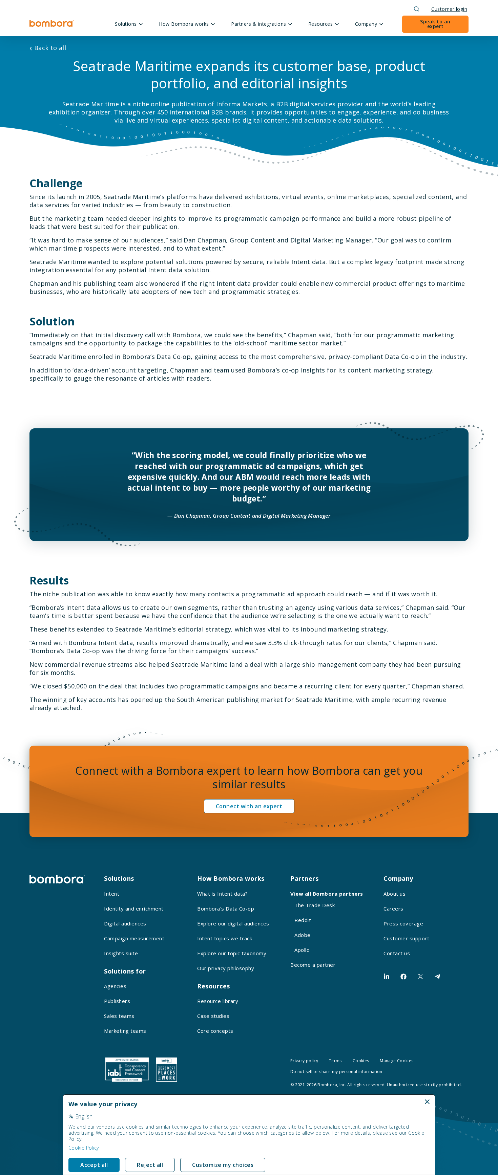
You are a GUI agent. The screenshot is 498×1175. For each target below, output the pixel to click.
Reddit (302, 920)
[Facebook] (403, 977)
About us (394, 893)
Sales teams (119, 1015)
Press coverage (403, 923)
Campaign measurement (134, 938)
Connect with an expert (249, 806)
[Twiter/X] (420, 977)
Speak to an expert (435, 23)
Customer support (406, 938)
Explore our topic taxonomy (231, 953)
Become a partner (312, 964)
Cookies (361, 1061)
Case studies (213, 1015)
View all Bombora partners (326, 893)
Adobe (302, 935)
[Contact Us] (437, 977)
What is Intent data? (222, 893)
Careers (393, 908)
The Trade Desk (314, 905)
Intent (111, 893)
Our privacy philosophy (225, 968)
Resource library (217, 1001)
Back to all (50, 48)
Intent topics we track (224, 938)
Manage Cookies (396, 1061)
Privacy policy (304, 1061)
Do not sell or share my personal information (336, 1071)
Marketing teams (125, 1030)
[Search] (416, 9)
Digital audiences (125, 923)
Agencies (115, 986)
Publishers (117, 1001)
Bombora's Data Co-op (225, 908)
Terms (335, 1061)
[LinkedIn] (386, 977)
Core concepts (215, 1030)
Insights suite (121, 953)
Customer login (449, 9)
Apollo (302, 949)
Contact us (396, 953)
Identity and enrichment (134, 908)
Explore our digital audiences (233, 923)
